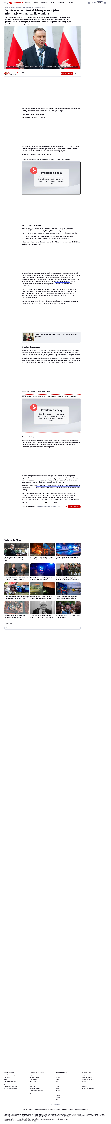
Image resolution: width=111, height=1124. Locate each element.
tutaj (35, 1120)
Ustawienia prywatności (81, 1109)
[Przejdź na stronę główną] (6, 4)
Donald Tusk (32, 1083)
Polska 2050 (84, 1086)
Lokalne (57, 1074)
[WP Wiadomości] (17, 2)
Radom (57, 1093)
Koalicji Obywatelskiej (30, 303)
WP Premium (44, 2)
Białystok (58, 1090)
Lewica (83, 1083)
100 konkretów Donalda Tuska (10, 1088)
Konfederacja (85, 1081)
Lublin (57, 1099)
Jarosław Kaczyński (34, 1074)
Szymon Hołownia (34, 1084)
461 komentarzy (67, 73)
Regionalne (61, 2)
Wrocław (58, 1077)
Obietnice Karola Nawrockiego (10, 1086)
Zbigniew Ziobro (33, 1079)
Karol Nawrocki (33, 1093)
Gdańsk (57, 1086)
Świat (35, 2)
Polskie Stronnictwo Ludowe (88, 1079)
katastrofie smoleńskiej (62, 281)
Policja (5, 1079)
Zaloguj (100, 2)
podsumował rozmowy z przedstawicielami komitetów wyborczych (58, 485)
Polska (27, 2)
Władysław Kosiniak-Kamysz (36, 1090)
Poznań (57, 1084)
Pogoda (53, 2)
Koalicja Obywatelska (86, 1075)
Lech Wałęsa (33, 1092)
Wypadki (6, 1083)
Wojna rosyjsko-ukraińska (9, 1075)
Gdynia (57, 1092)
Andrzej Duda (33, 1081)
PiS (82, 1074)
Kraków (57, 1079)
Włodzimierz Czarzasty (35, 1088)
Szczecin (58, 1083)
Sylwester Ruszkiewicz (15, 73)
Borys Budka (32, 1086)
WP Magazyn (7, 1074)
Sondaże (6, 1084)
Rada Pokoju (7, 1077)
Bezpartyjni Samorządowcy (88, 1088)
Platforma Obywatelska (87, 1077)
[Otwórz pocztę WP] (89, 2)
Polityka (71, 2)
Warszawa (58, 1075)
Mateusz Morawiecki (34, 1075)
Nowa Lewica (85, 1084)
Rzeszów (58, 1097)
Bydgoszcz (58, 1088)
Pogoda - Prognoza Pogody (10, 1081)
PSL (59, 303)
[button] (94, 3)
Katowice (58, 1095)
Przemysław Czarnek (34, 1077)
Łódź (57, 1081)
